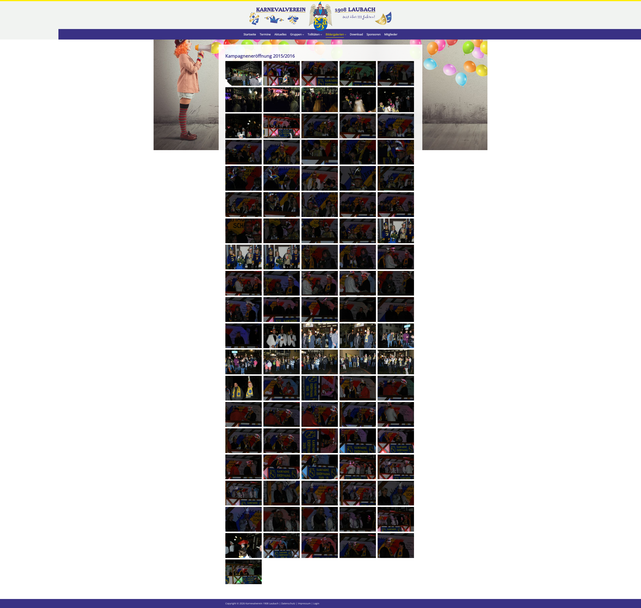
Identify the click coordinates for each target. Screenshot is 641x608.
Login (316, 603)
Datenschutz (288, 603)
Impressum (304, 603)
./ (320, 16)
